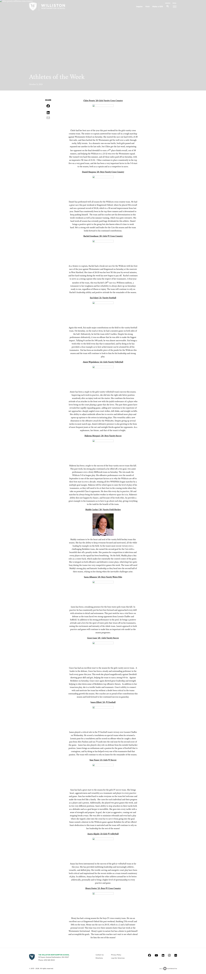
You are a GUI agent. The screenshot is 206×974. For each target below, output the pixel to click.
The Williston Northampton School (53, 955)
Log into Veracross (118, 958)
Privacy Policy (116, 955)
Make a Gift (157, 6)
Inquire (139, 6)
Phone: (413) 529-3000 (46, 960)
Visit (147, 6)
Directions (99, 958)
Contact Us (100, 955)
